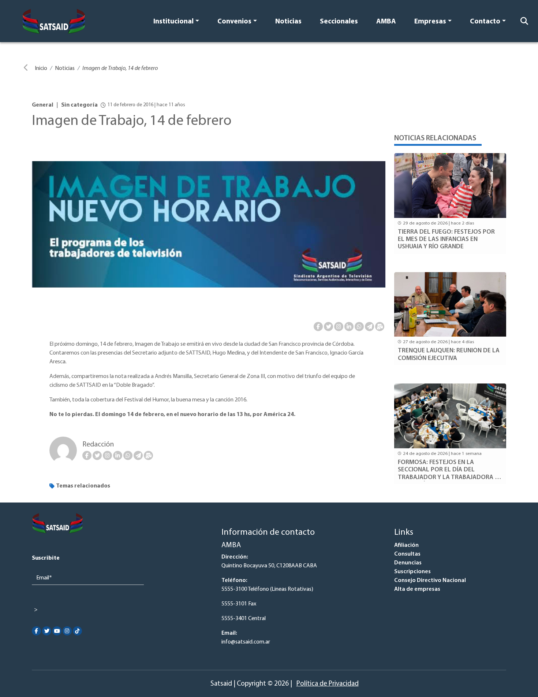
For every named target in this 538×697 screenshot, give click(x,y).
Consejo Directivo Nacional (430, 580)
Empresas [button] (430, 21)
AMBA (386, 21)
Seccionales (339, 21)
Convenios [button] (234, 21)
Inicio (41, 68)
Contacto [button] (485, 21)
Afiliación (406, 545)
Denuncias (408, 563)
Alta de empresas (417, 589)
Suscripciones (412, 572)
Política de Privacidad (327, 684)
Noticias (288, 21)
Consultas (407, 554)
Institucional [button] (173, 21)
